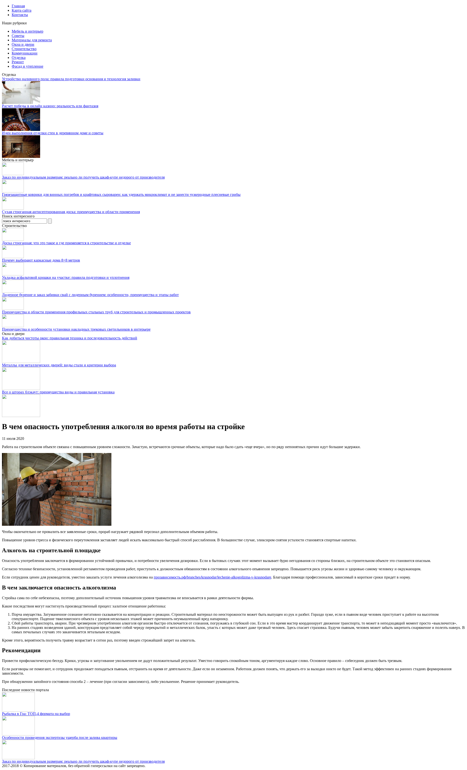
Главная (18, 6)
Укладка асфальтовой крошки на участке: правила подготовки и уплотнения (65, 277)
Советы (18, 36)
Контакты (20, 15)
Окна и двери (23, 44)
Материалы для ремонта (32, 40)
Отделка (19, 57)
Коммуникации (24, 53)
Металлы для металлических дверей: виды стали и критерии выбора (59, 365)
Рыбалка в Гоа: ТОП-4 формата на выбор (36, 714)
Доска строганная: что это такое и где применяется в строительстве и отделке (66, 243)
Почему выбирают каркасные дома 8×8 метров (41, 260)
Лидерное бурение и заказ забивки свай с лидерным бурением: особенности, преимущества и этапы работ (90, 295)
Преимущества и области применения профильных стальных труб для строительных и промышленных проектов (96, 312)
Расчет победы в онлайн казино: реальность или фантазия (50, 106)
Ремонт (18, 62)
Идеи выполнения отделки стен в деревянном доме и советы (52, 133)
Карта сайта (21, 10)
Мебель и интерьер (27, 31)
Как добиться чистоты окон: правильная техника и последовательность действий (69, 338)
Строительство (24, 49)
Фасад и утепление (27, 66)
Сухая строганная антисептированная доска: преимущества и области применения (71, 212)
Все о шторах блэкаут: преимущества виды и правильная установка (58, 392)
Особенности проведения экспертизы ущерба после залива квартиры (59, 737)
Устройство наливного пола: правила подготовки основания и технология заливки (71, 79)
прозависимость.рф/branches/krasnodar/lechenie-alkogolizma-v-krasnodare (212, 577)
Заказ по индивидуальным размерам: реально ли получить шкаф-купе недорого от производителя (83, 177)
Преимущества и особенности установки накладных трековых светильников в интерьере (76, 329)
